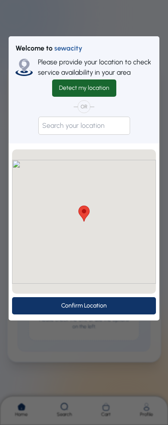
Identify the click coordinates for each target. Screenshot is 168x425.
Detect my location (84, 88)
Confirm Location (84, 305)
